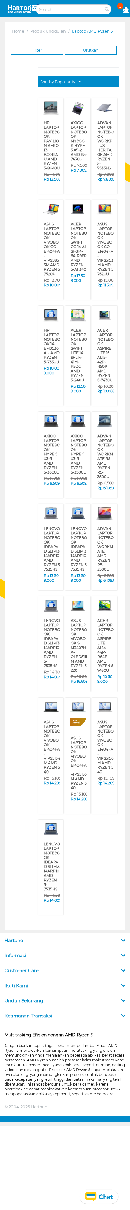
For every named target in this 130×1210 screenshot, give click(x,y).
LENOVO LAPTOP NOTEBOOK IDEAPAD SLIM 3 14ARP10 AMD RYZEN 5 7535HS (52, 495)
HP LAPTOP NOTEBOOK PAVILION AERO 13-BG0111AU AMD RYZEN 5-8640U (52, 140)
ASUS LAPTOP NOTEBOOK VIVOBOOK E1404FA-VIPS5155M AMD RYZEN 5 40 (79, 689)
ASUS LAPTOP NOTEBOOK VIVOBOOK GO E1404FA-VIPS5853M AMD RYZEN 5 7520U (52, 232)
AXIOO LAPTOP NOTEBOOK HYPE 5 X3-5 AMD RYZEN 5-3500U (52, 407)
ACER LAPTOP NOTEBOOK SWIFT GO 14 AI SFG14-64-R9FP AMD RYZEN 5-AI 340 (79, 229)
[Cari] (107, 10)
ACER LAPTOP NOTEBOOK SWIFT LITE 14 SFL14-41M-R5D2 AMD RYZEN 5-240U (79, 325)
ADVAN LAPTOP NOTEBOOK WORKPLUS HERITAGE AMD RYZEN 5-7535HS (105, 140)
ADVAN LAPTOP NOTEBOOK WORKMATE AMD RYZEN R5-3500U (105, 491)
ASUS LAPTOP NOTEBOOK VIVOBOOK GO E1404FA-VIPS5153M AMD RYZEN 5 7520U (105, 232)
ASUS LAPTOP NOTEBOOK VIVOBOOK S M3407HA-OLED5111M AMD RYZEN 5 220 (79, 582)
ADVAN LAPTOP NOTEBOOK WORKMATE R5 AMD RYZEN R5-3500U (105, 410)
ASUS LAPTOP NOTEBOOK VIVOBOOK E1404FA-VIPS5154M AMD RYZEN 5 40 (52, 673)
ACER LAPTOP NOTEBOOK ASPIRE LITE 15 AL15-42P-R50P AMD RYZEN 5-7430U (105, 324)
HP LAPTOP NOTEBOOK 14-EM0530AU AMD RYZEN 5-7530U (52, 322)
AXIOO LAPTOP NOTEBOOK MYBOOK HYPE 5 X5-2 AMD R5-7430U (79, 136)
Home (18, 31)
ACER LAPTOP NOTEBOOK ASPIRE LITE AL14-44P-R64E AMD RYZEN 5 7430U (105, 579)
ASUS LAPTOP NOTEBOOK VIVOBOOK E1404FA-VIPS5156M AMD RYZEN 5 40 (105, 673)
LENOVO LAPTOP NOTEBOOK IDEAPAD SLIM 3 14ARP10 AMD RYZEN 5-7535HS (52, 580)
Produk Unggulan (48, 31)
